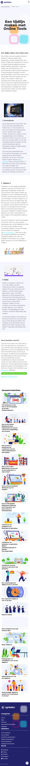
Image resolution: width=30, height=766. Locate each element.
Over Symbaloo (5, 732)
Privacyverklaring (6, 741)
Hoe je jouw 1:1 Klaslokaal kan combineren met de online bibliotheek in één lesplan (15, 443)
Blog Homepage (5, 6)
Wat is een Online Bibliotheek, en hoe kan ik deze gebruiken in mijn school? (15, 464)
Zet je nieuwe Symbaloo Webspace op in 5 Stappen (15, 482)
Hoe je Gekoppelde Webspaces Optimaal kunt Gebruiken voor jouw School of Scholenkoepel (15, 501)
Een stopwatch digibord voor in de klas (15, 594)
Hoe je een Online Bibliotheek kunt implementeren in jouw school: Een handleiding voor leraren (15, 422)
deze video (5, 370)
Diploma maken (15, 609)
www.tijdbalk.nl (9, 232)
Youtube (5, 758)
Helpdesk (4, 726)
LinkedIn (5, 754)
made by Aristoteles (4, 764)
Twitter (4, 752)
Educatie (3, 722)
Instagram (5, 756)
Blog (2, 720)
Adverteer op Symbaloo (8, 737)
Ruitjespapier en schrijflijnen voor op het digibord (15, 655)
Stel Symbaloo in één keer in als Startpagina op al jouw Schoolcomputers (15, 402)
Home (3, 717)
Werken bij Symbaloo (7, 739)
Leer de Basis (5, 735)
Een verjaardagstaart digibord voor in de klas (15, 578)
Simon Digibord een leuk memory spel (15, 624)
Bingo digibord (15, 639)
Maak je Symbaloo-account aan (14, 373)
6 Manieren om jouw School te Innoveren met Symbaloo (15, 562)
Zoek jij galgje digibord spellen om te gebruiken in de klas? (15, 689)
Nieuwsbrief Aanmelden (8, 724)
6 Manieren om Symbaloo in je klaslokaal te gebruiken (15, 521)
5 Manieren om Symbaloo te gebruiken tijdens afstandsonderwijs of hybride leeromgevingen (15, 541)
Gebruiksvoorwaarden (7, 743)
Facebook (5, 750)
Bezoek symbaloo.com (9, 376)
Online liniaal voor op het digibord (15, 672)
